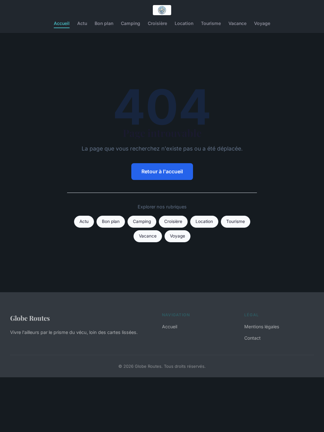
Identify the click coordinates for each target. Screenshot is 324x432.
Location (184, 23)
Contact (252, 338)
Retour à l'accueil (162, 171)
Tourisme (211, 23)
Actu (82, 23)
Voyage (262, 23)
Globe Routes (30, 317)
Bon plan (104, 23)
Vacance (237, 23)
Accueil (62, 23)
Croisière (157, 23)
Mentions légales (261, 326)
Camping (130, 23)
